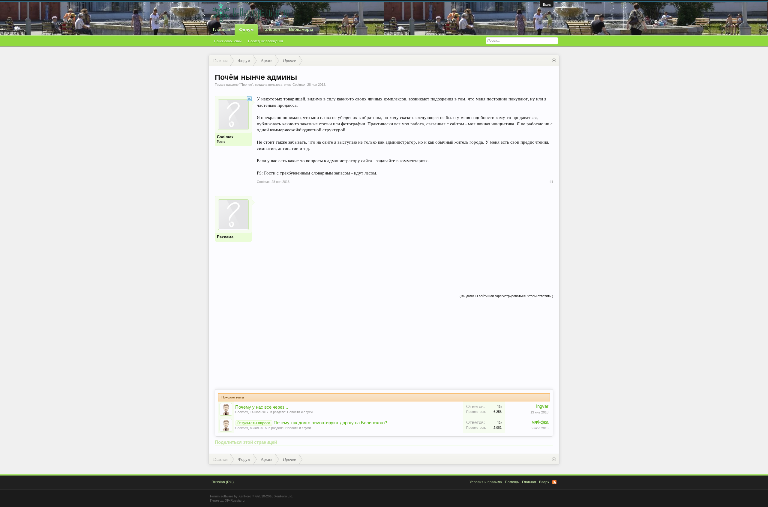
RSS (554, 482)
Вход (546, 4)
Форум (246, 29)
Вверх (544, 482)
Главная (221, 29)
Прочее (246, 84)
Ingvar (542, 406)
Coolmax (241, 412)
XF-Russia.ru (234, 500)
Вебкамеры (301, 29)
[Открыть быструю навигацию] (554, 60)
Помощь (512, 482)
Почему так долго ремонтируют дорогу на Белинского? (330, 422)
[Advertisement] (405, 238)
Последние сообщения (265, 41)
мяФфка (540, 422)
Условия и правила (486, 482)
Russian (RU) (223, 482)
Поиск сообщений (228, 41)
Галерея (271, 29)
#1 (551, 181)
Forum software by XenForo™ (251, 496)
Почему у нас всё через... (261, 407)
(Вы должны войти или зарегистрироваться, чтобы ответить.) (506, 296)
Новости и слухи (300, 412)
